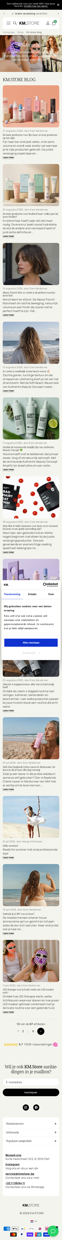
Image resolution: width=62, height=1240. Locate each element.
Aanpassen (29, 652)
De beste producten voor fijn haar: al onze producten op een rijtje (30, 136)
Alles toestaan (31, 642)
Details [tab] (32, 594)
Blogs (21, 32)
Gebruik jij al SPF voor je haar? (18, 913)
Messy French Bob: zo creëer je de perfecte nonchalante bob (29, 294)
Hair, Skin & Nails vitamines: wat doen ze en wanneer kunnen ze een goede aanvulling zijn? (30, 527)
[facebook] (36, 1107)
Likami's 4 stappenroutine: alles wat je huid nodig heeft (28, 686)
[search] (15, 23)
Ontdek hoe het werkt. (36, 6)
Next (40, 1031)
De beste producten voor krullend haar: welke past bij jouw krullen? (30, 215)
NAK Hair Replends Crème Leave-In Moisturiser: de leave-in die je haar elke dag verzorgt (29, 768)
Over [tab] (51, 594)
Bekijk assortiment (9, 23)
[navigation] (4, 13)
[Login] (47, 23)
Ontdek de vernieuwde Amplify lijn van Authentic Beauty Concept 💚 (28, 448)
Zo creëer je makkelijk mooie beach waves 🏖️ (26, 371)
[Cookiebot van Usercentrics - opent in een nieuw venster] (43, 585)
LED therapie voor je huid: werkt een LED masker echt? (28, 991)
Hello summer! (10, 845)
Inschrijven (31, 1092)
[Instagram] (26, 1107)
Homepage (9, 32)
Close (58, 5)
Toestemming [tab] (12, 594)
